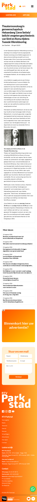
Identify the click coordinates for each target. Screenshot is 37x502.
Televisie (4, 425)
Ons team (5, 439)
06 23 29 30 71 (10, 472)
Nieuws (4, 431)
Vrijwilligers (5, 434)
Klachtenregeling (7, 481)
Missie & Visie (6, 483)
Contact (4, 442)
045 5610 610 (10, 474)
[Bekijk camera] (29, 499)
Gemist (4, 428)
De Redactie (5, 485)
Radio (3, 422)
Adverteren (5, 437)
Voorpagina (5, 420)
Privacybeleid (6, 478)
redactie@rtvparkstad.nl (12, 476)
